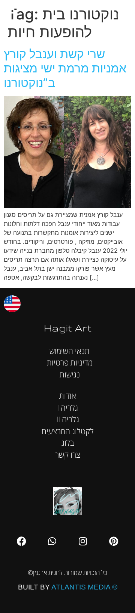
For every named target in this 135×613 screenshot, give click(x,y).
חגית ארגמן (121, 11)
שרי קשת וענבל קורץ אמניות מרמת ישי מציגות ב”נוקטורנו (65, 68)
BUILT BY (67, 587)
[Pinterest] (113, 541)
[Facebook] (21, 541)
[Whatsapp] (52, 541)
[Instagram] (83, 541)
